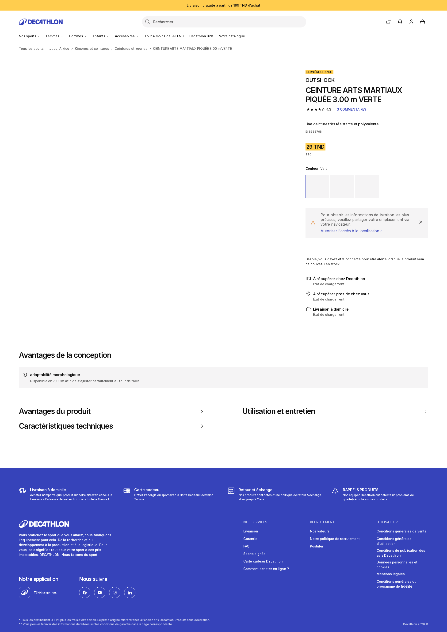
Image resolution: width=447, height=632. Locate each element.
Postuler (316, 546)
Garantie (250, 539)
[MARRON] (367, 187)
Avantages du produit (55, 411)
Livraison (250, 531)
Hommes (76, 36)
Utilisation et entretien (278, 411)
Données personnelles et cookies (397, 564)
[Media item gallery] (154, 190)
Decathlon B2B (201, 36)
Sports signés (254, 554)
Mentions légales (391, 574)
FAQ (246, 546)
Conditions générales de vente (402, 531)
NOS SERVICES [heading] (255, 522)
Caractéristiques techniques (66, 426)
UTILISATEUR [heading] (387, 522)
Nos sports (28, 36)
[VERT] (317, 187)
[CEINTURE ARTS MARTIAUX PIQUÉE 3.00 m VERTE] (86, 122)
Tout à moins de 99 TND (164, 36)
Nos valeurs (319, 531)
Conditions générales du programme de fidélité (396, 583)
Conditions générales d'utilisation (394, 541)
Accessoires (125, 36)
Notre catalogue (232, 36)
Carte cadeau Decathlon (263, 561)
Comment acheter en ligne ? (266, 569)
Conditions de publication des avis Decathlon (401, 552)
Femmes (53, 36)
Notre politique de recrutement (335, 539)
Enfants (99, 36)
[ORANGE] (342, 187)
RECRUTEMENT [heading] (322, 522)
